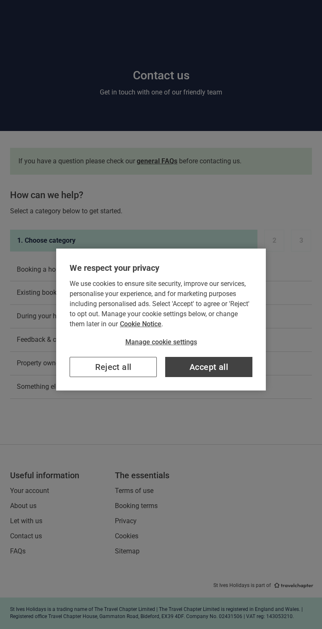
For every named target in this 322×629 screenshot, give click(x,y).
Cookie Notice (140, 324)
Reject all (113, 367)
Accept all (209, 367)
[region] (161, 320)
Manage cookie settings (161, 342)
